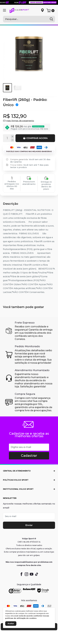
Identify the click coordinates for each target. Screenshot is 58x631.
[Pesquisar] (51, 19)
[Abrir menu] (4, 10)
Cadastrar (29, 456)
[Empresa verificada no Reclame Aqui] (29, 590)
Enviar (29, 525)
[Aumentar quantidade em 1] (12, 136)
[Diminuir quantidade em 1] (12, 140)
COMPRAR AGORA (37, 138)
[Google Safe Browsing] (43, 590)
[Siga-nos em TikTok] (36, 574)
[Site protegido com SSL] (15, 590)
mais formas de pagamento (20, 120)
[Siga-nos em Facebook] (21, 574)
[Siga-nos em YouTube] (31, 574)
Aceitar (11, 623)
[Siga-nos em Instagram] (26, 574)
